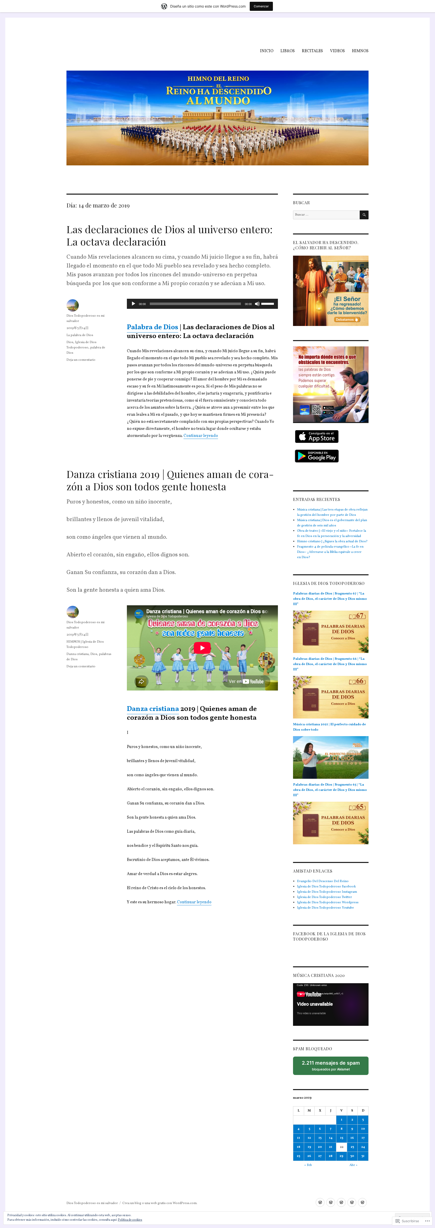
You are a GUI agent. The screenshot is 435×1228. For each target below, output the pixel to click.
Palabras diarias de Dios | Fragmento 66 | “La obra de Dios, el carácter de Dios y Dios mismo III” (330, 664)
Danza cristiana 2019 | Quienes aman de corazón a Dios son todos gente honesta (170, 480)
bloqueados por (333, 1067)
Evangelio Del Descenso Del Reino (323, 881)
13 (319, 1138)
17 (363, 1138)
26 (309, 1156)
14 (331, 1138)
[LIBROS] (330, 1202)
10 (363, 1129)
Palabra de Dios (152, 327)
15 (341, 1138)
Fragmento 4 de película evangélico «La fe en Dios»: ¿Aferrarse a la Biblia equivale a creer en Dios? (330, 552)
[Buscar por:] (326, 215)
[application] (202, 304)
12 (309, 1138)
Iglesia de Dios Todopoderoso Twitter (324, 897)
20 (320, 1147)
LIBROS (287, 51)
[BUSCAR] (364, 215)
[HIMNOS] (362, 1202)
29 (341, 1156)
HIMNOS (360, 51)
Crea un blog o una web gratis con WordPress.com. (159, 1203)
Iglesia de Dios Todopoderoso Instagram (327, 892)
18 (298, 1147)
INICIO (266, 51)
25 (298, 1156)
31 (363, 1156)
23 (352, 1147)
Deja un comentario (80, 360)
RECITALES (312, 51)
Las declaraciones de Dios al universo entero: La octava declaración (169, 235)
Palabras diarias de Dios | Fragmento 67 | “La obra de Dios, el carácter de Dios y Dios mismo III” (330, 599)
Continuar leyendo (201, 436)
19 (309, 1147)
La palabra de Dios (79, 335)
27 (320, 1156)
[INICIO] (320, 1202)
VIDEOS (337, 51)
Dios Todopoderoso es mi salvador (92, 1203)
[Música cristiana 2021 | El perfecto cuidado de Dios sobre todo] (331, 759)
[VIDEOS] (351, 1202)
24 (363, 1147)
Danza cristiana (153, 709)
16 (352, 1138)
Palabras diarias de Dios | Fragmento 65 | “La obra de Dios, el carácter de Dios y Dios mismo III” (330, 790)
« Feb (308, 1165)
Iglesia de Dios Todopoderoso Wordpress (327, 902)
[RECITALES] (341, 1202)
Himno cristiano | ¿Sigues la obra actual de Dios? (332, 541)
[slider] (268, 303)
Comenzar (261, 6)
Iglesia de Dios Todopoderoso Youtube (325, 908)
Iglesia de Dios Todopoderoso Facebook (326, 886)
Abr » (353, 1165)
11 (298, 1138)
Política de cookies (130, 1220)
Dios (69, 342)
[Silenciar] (257, 303)
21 (330, 1147)
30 (352, 1156)
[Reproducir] (133, 303)
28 (331, 1156)
